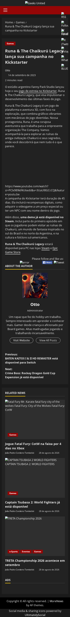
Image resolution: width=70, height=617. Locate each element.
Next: (30, 373)
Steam (45, 248)
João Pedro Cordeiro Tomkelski (19, 452)
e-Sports (13, 551)
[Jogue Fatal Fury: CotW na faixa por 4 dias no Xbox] (35, 419)
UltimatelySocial (35, 615)
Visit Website (21, 340)
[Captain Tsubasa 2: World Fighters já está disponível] (35, 478)
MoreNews (56, 601)
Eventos (26, 551)
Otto (7, 70)
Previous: (31, 358)
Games (10, 43)
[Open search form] (67, 10)
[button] (5, 10)
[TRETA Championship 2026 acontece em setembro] (35, 536)
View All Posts (48, 340)
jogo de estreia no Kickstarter (38, 91)
